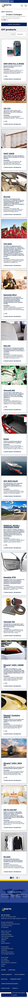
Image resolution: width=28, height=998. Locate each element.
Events (3, 941)
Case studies (4, 938)
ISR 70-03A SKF (10, 810)
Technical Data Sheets (7, 936)
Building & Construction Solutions (10, 924)
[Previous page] (9, 878)
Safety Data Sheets (6, 934)
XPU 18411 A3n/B (11, 481)
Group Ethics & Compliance (8, 962)
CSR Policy (4, 950)
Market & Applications (7, 922)
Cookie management (6, 974)
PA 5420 (7, 857)
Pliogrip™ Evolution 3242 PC (12, 716)
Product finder (5, 932)
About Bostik (4, 957)
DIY (11, 1)
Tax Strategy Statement (7, 953)
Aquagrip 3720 (10, 577)
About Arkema (5, 961)
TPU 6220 (8, 244)
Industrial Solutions (6, 925)
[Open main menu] (25, 5)
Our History (4, 959)
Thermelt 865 (9, 390)
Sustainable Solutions (7, 948)
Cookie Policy (11, 969)
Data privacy (4, 979)
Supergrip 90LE (10, 295)
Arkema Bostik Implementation (10, 983)
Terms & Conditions (19, 974)
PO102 (6, 439)
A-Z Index (3, 19)
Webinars (3, 939)
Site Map (3, 969)
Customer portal (5, 988)
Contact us (15, 988)
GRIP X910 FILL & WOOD (14, 64)
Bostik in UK (14, 895)
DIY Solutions (4, 927)
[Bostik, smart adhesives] (7, 912)
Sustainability (5, 947)
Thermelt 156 (9, 622)
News (2, 966)
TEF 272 (7, 108)
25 (17, 877)
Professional (4, 1)
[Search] (21, 5)
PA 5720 (7, 197)
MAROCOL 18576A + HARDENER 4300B (12, 526)
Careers (3, 964)
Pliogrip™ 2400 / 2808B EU (14, 666)
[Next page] (19, 878)
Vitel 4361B (9, 154)
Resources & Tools (6, 931)
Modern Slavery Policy (7, 952)
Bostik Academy (5, 943)
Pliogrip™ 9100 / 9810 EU (13, 764)
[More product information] (14, 48)
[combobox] (17, 34)
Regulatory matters (16, 979)
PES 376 (7, 346)
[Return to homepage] (7, 5)
